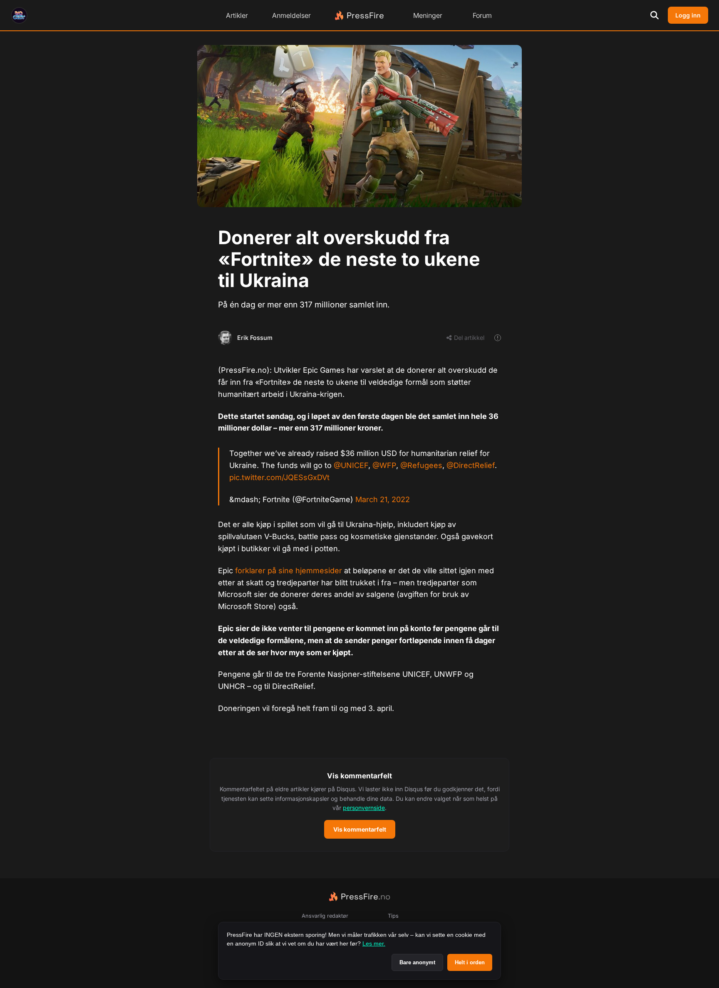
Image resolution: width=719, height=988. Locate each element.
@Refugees (421, 465)
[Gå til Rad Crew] (19, 15)
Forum (482, 15)
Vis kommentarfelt (359, 829)
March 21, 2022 (382, 499)
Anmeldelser (291, 15)
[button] (359, 805)
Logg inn (688, 15)
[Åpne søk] (654, 15)
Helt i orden (470, 962)
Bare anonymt (417, 962)
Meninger (427, 15)
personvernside (364, 807)
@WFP (384, 465)
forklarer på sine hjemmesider (288, 570)
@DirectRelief (470, 465)
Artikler (237, 15)
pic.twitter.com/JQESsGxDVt (279, 477)
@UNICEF (351, 465)
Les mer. (373, 943)
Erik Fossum (255, 337)
